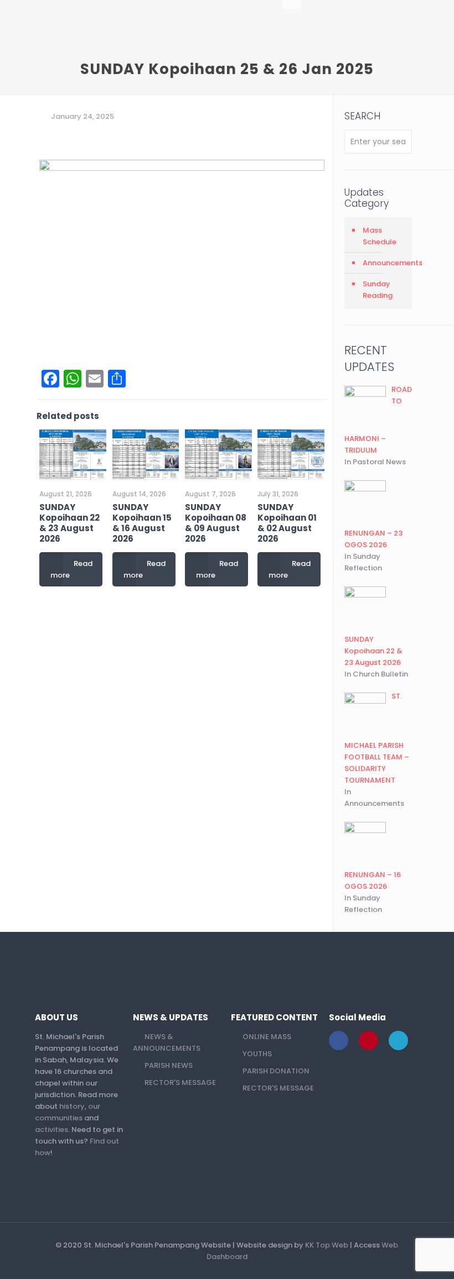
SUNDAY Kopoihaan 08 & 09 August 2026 (215, 522)
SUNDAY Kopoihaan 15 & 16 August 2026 (142, 522)
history (72, 1106)
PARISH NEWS (169, 1065)
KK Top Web (326, 1245)
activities (51, 1129)
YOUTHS (257, 1054)
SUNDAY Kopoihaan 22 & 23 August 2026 (69, 522)
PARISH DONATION (276, 1071)
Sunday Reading (378, 290)
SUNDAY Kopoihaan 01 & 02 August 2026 (287, 522)
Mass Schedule (379, 236)
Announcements (384, 263)
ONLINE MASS (267, 1036)
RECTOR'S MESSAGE (180, 1082)
